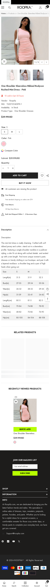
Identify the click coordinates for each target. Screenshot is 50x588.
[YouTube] (13, 541)
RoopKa (12, 100)
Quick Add (25, 429)
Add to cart (20, 175)
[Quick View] (16, 401)
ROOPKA (6, 2)
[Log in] (40, 7)
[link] (12, 371)
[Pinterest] (2, 541)
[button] (42, 62)
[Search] (9, 7)
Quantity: (5, 162)
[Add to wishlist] (42, 175)
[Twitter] (19, 541)
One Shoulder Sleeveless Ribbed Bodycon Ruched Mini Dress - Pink (23, 433)
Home (3, 13)
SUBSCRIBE (25, 473)
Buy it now (25, 183)
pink (14, 442)
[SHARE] (47, 176)
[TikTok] (8, 541)
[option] (25, 41)
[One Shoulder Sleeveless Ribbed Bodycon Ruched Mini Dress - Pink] (25, 410)
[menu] (2, 7)
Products (11, 13)
